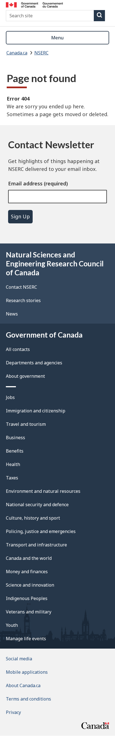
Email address (25, 183)
